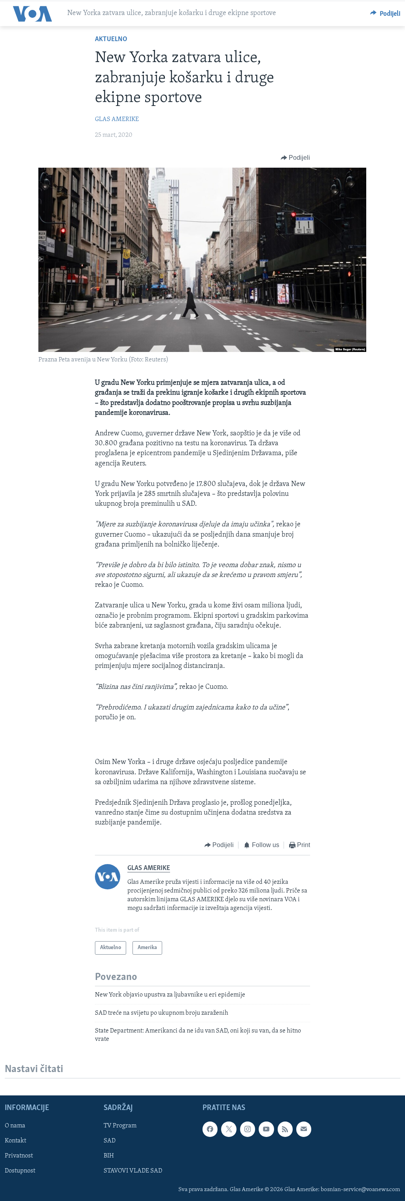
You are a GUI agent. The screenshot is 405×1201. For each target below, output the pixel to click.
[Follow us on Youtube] (266, 1129)
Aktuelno (111, 39)
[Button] (385, 13)
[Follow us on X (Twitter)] (228, 1129)
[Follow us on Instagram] (247, 1129)
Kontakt (15, 1141)
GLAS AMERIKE (117, 119)
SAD (109, 1141)
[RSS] (285, 1129)
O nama (15, 1126)
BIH (109, 1156)
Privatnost (19, 1156)
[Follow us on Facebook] (210, 1129)
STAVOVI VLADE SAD (133, 1171)
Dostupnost (20, 1171)
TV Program (120, 1126)
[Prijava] (303, 1129)
